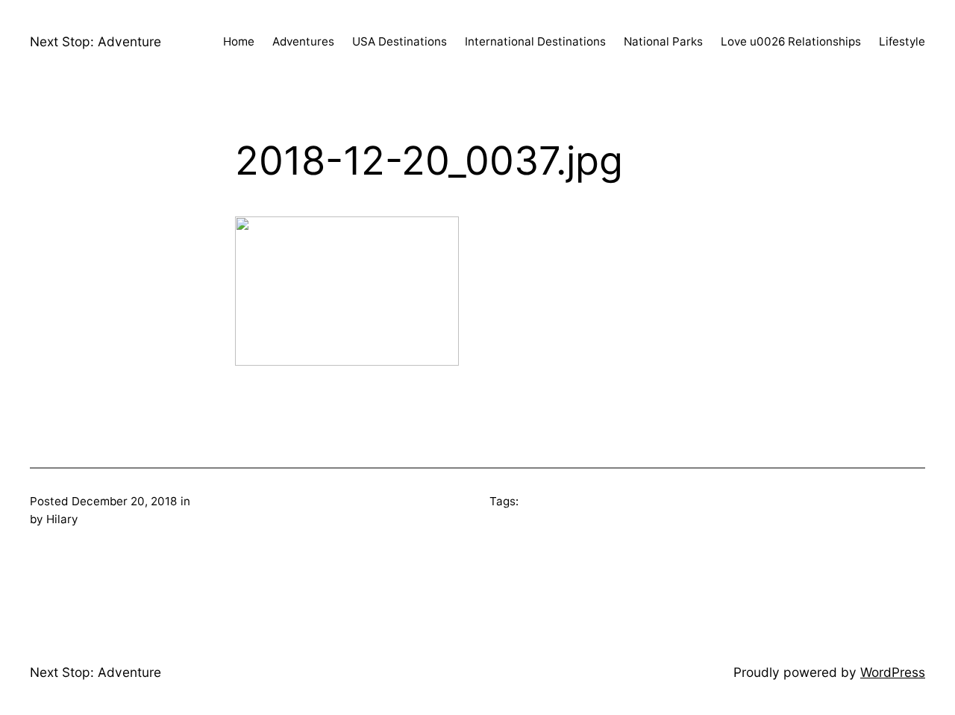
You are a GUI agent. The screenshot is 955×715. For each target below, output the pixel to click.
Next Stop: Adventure (95, 41)
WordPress (892, 672)
